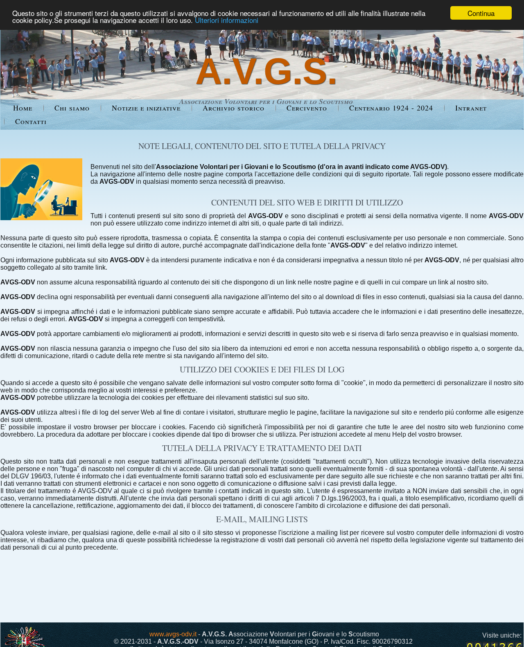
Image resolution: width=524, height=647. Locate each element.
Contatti (31, 121)
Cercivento (307, 108)
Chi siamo (72, 108)
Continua (481, 13)
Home (22, 108)
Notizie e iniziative (146, 108)
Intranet (471, 108)
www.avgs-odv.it (172, 634)
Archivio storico (233, 108)
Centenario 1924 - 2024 (391, 108)
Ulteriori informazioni (226, 20)
